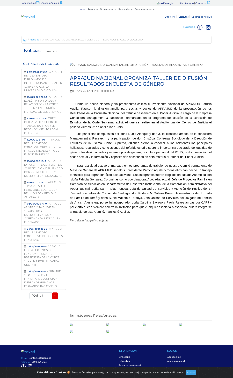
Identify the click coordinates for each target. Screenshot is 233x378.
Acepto (190, 372)
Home (82, 9)
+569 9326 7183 (39, 362)
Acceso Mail (29, 3)
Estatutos (183, 17)
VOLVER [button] (53, 51)
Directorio (170, 17)
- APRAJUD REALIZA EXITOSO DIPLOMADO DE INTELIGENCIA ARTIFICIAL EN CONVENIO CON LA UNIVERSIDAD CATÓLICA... (43, 81)
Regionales (124, 9)
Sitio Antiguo (186, 3)
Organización (107, 9)
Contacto (200, 3)
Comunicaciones (143, 9)
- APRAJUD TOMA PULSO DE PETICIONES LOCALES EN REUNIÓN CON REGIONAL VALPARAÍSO (42, 190)
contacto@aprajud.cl (40, 358)
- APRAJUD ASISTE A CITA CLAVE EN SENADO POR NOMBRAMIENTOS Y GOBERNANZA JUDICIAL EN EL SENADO (43, 213)
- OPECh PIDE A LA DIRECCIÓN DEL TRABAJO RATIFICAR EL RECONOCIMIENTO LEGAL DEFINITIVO (41, 126)
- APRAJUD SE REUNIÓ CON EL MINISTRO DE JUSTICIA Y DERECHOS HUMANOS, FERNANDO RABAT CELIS (42, 279)
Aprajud (92, 9)
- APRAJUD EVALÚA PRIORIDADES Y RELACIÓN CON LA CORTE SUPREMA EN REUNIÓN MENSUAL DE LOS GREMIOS (43, 104)
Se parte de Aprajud (202, 17)
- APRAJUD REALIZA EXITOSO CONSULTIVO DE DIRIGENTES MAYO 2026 (43, 234)
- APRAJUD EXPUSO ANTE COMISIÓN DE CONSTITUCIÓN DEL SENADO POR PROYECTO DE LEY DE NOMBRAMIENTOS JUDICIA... (43, 168)
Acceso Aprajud (50, 3)
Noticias (34, 39)
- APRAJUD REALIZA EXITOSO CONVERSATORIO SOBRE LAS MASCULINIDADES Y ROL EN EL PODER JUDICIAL (43, 147)
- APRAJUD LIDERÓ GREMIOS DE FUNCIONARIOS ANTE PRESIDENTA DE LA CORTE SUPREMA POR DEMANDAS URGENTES (42, 256)
